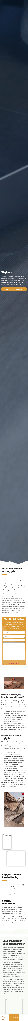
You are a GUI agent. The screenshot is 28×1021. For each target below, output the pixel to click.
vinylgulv (5, 970)
